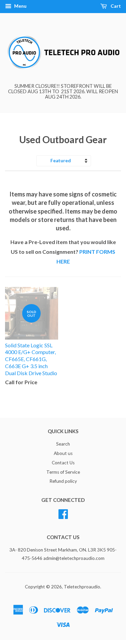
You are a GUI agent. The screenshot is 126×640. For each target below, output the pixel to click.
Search (63, 444)
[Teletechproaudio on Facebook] (63, 513)
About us (63, 453)
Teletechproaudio (82, 586)
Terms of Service (63, 472)
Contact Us (63, 462)
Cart (115, 6)
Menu (20, 6)
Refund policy (63, 481)
